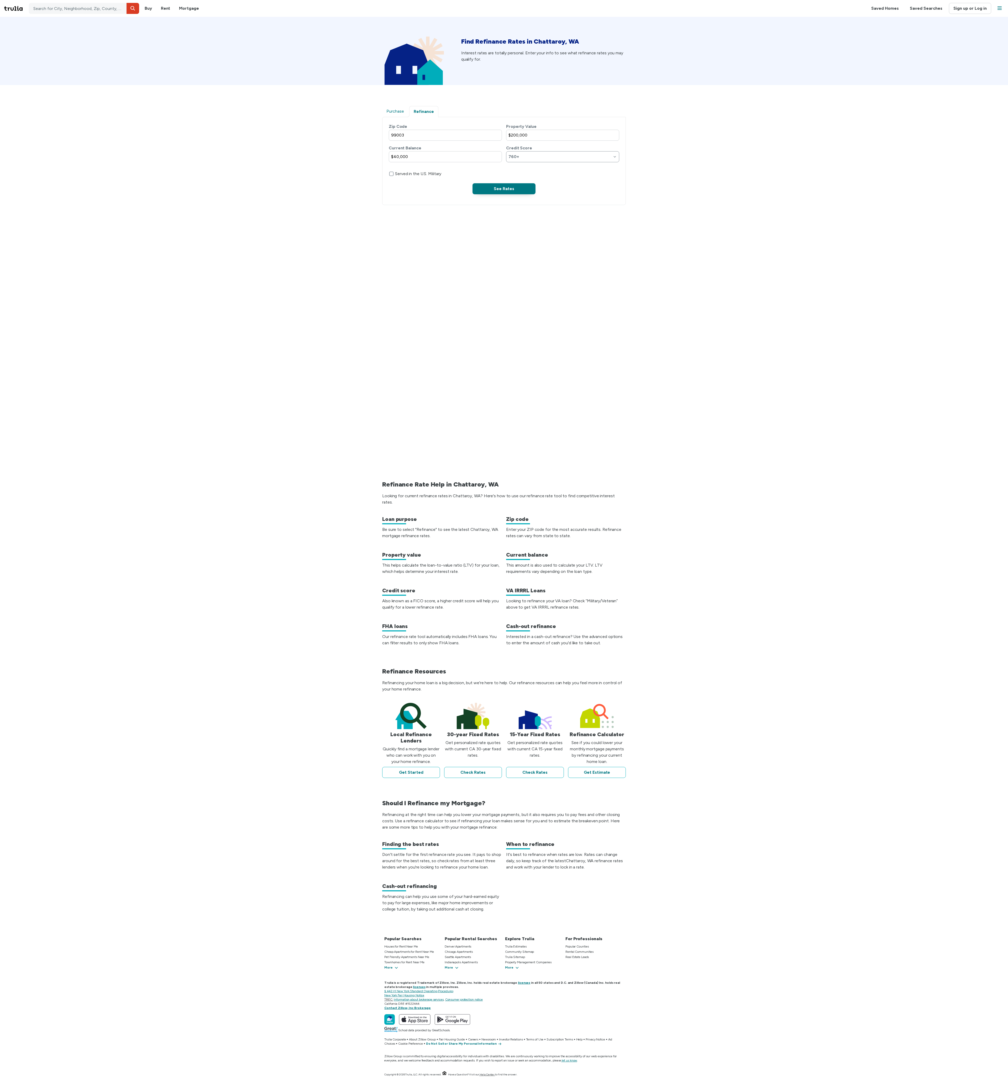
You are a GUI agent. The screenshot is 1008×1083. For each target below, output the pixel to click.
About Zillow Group (422, 1039)
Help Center (487, 1074)
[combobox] (84, 8)
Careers (473, 1039)
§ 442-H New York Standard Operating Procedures (418, 991)
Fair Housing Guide (452, 1039)
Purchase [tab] (395, 111)
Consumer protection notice (464, 999)
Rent (165, 8)
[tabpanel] (504, 158)
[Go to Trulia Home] (16, 8)
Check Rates (473, 772)
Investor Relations (511, 1039)
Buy (148, 8)
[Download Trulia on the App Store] (414, 1019)
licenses (524, 983)
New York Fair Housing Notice (404, 995)
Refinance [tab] (424, 111)
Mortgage (189, 8)
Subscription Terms (560, 1039)
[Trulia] (389, 1019)
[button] (133, 8)
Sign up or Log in (970, 8)
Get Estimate (597, 772)
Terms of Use (535, 1039)
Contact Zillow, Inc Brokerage (407, 1008)
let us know (569, 1060)
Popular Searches (402, 938)
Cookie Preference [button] (410, 1043)
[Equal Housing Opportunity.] (444, 1074)
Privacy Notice (595, 1039)
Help (579, 1039)
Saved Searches (926, 8)
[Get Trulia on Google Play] (452, 1019)
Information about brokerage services (418, 999)
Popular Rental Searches (471, 938)
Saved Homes (885, 8)
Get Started (411, 772)
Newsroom (488, 1039)
